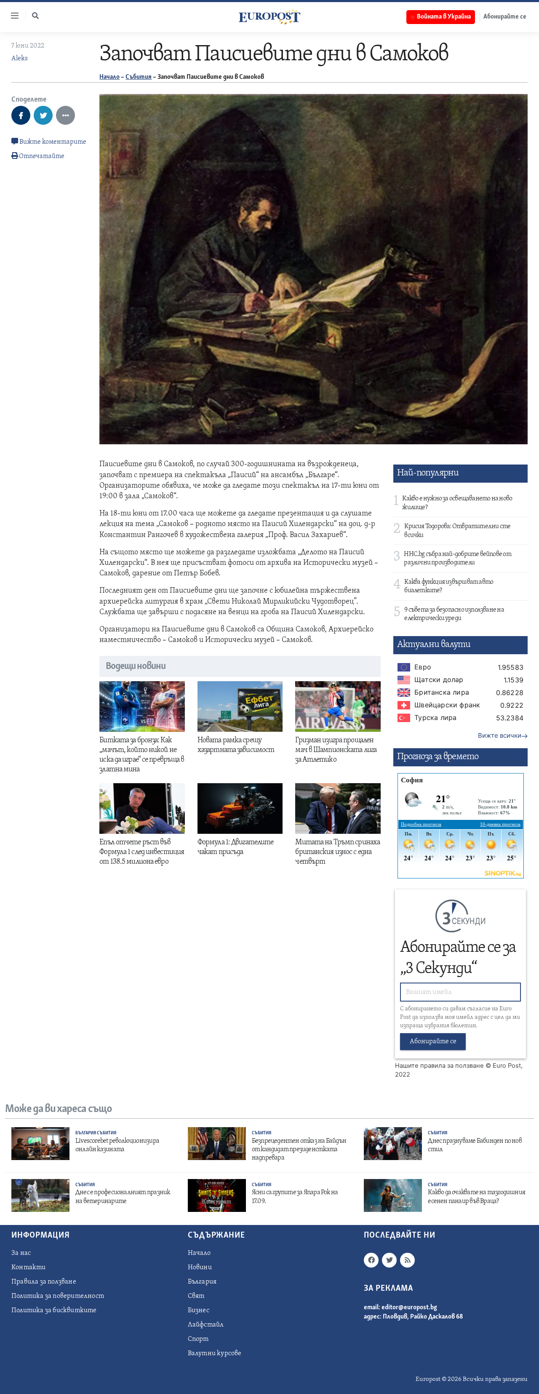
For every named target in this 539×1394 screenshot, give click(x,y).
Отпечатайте (41, 156)
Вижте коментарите (52, 142)
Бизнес (198, 1310)
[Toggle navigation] (11, 15)
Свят (196, 1296)
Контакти (28, 1267)
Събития (138, 77)
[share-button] (20, 115)
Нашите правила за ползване (439, 1065)
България (86, 1133)
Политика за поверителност (57, 1296)
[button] (35, 15)
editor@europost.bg (409, 1307)
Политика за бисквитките (54, 1310)
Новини (200, 1267)
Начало (109, 77)
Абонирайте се (504, 16)
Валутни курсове (215, 1353)
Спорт (198, 1339)
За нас (21, 1253)
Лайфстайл (206, 1324)
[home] (269, 16)
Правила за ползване (43, 1282)
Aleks (19, 58)
